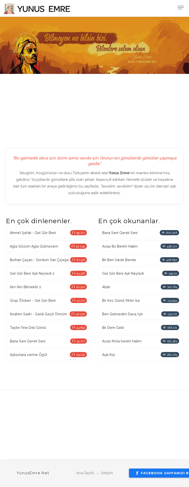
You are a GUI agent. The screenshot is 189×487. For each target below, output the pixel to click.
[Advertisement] (94, 108)
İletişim (107, 473)
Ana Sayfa (85, 473)
